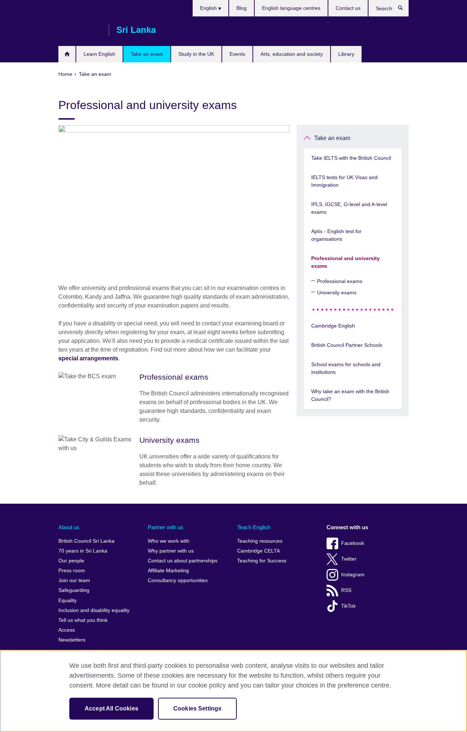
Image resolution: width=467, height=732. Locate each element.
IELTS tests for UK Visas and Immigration (344, 181)
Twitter (348, 559)
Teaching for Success (261, 560)
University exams (336, 292)
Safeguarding (73, 590)
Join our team (74, 580)
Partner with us (166, 527)
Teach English (253, 527)
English (209, 8)
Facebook (352, 543)
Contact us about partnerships (182, 560)
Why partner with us (171, 551)
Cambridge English (333, 326)
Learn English (99, 54)
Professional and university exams (345, 262)
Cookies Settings (197, 708)
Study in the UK (196, 54)
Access (66, 630)
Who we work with (168, 541)
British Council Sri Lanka (79, 30)
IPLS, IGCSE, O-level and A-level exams (349, 208)
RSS (346, 590)
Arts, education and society (291, 54)
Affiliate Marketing (168, 570)
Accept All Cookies (111, 708)
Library (346, 54)
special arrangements (88, 358)
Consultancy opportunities (178, 580)
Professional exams (339, 281)
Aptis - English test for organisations (336, 235)
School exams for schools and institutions (346, 368)
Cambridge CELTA (258, 551)
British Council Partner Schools (346, 345)
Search (404, 9)
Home (67, 54)
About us (69, 527)
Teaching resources (259, 541)
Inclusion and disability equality (94, 610)
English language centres (291, 8)
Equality (67, 600)
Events (237, 54)
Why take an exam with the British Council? (350, 395)
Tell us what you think (83, 620)
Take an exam (147, 54)
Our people (71, 560)
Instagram (352, 574)
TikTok (348, 606)
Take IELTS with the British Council (351, 158)
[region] (233, 691)
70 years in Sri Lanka (82, 551)
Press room (71, 570)
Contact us (348, 8)
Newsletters (71, 640)
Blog (241, 8)
